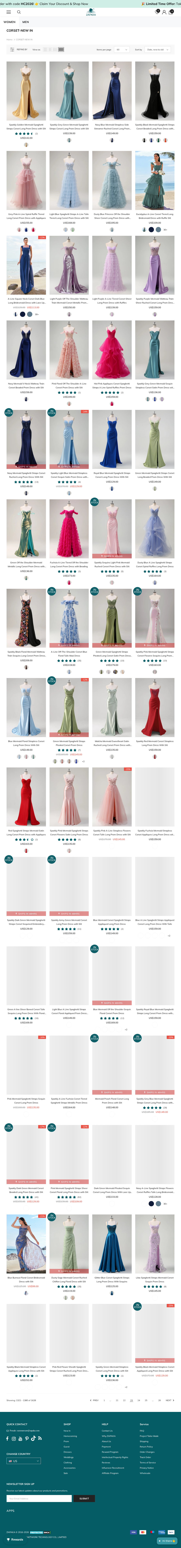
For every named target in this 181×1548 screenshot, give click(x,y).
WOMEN (9, 22)
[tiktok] (33, 1439)
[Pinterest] (27, 1439)
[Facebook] (7, 1439)
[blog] (40, 1439)
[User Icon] (164, 12)
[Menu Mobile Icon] (9, 12)
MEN (25, 22)
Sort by (138, 49)
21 (117, 1400)
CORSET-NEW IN (24, 39)
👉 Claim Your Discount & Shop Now (61, 4)
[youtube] (20, 1439)
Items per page (104, 49)
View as (36, 49)
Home (10, 39)
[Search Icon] (22, 12)
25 (146, 1400)
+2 (83, 761)
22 (124, 1400)
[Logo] (91, 12)
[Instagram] (14, 1439)
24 (139, 1400)
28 (159, 1400)
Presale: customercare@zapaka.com (24, 1431)
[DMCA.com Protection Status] (40, 1532)
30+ (165, 229)
